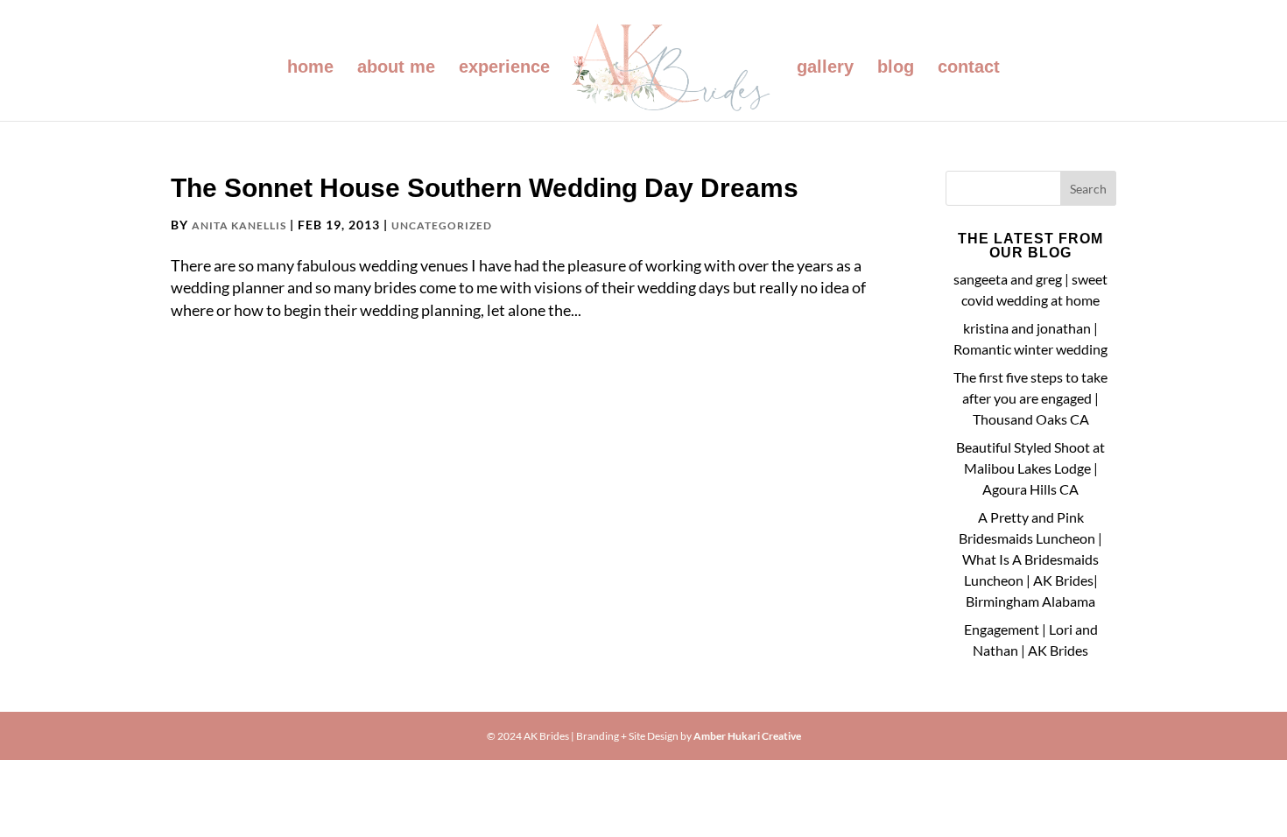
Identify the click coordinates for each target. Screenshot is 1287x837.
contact (969, 68)
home (310, 68)
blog (895, 68)
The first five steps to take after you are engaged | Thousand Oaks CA (1030, 398)
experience (504, 68)
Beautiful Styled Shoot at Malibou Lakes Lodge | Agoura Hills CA (1030, 468)
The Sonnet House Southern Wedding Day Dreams (484, 187)
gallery (825, 68)
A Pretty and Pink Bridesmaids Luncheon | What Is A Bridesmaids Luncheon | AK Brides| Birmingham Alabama (1030, 559)
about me (396, 68)
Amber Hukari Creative (747, 735)
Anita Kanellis (239, 225)
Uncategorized (441, 225)
